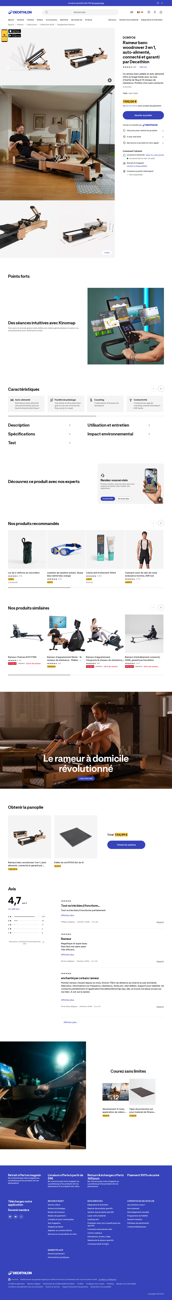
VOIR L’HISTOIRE (86, 779)
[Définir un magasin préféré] (132, 12)
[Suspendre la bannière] (158, 3)
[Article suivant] (161, 389)
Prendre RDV (108, 499)
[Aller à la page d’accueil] (20, 12)
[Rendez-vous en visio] (131, 483)
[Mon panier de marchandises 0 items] (161, 12)
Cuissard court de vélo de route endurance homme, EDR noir (141, 574)
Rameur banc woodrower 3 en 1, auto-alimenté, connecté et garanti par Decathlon (27, 864)
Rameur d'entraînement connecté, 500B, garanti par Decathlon (143, 658)
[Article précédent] (153, 389)
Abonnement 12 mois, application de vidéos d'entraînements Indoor (114, 1111)
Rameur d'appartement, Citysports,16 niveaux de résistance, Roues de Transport (104, 659)
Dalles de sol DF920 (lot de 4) (69, 862)
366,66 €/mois (132, 106)
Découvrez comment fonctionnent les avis (25, 943)
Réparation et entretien (151, 20)
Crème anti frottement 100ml (101, 572)
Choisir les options (126, 845)
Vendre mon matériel (128, 20)
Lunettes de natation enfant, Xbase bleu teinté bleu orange (65, 574)
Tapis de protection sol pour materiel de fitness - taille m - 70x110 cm (142, 1111)
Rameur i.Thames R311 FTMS (22, 657)
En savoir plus (123, 499)
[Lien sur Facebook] (10, 1217)
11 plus (107, 253)
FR (142, 12)
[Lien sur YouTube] (16, 1217)
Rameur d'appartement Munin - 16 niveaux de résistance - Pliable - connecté (64, 659)
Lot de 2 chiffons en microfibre (24, 572)
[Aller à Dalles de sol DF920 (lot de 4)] (75, 836)
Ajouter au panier (143, 115)
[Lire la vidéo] (110, 80)
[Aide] (149, 12)
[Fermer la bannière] (162, 3)
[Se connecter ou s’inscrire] (155, 12)
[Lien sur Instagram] (21, 1217)
